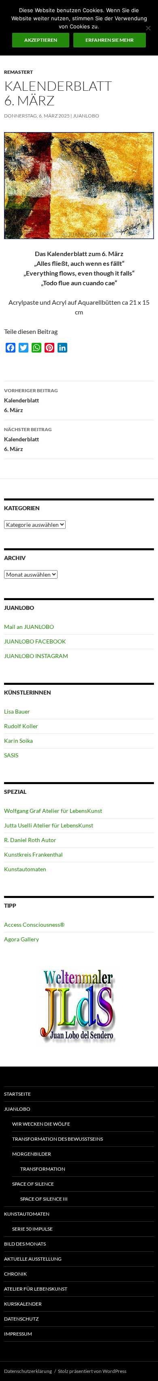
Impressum (18, 1334)
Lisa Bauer (17, 711)
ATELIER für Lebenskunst (35, 1289)
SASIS (11, 755)
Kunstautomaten (25, 869)
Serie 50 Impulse (32, 1229)
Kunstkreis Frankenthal (33, 854)
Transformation (42, 1169)
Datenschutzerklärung (28, 1371)
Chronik (15, 1274)
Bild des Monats (25, 1244)
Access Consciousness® (34, 924)
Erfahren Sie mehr (109, 40)
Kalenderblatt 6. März (31, 400)
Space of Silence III (44, 1199)
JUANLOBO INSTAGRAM (36, 655)
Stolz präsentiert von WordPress (92, 1371)
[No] (148, 28)
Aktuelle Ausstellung (33, 1259)
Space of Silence (33, 1184)
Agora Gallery (21, 939)
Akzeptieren (40, 40)
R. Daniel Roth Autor (30, 839)
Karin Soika (18, 740)
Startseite (17, 1094)
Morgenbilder (31, 1154)
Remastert (18, 72)
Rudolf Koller (21, 726)
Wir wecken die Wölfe (41, 1124)
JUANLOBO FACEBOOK (35, 641)
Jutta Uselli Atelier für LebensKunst (48, 825)
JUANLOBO (86, 116)
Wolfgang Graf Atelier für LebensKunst (53, 810)
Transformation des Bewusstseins (57, 1139)
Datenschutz (21, 1319)
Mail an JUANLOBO (29, 626)
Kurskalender (23, 1304)
